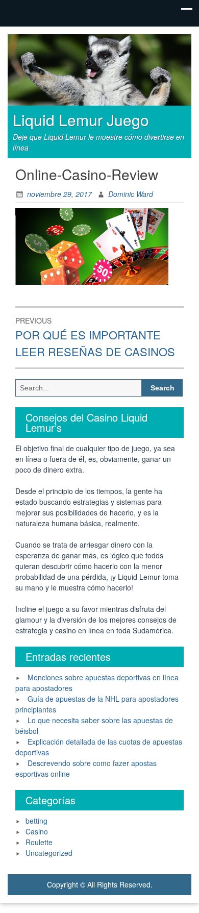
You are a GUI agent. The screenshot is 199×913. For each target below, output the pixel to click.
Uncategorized (49, 853)
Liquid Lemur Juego (81, 120)
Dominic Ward (130, 194)
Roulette (39, 842)
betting (36, 821)
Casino (37, 831)
